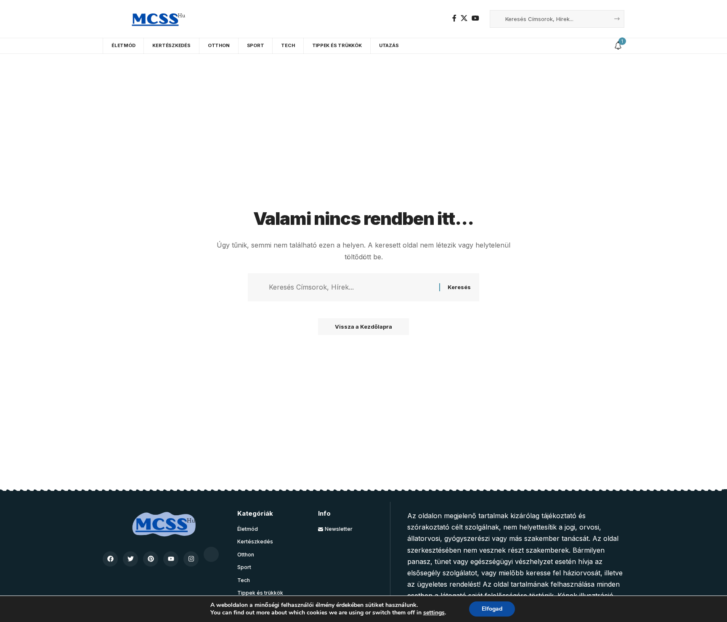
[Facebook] (454, 18)
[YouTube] (475, 18)
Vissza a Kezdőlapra (363, 326)
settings (434, 613)
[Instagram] (191, 559)
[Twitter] (130, 559)
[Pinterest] (150, 559)
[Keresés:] (351, 287)
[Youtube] (170, 559)
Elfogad (492, 609)
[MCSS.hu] (155, 19)
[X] (464, 18)
